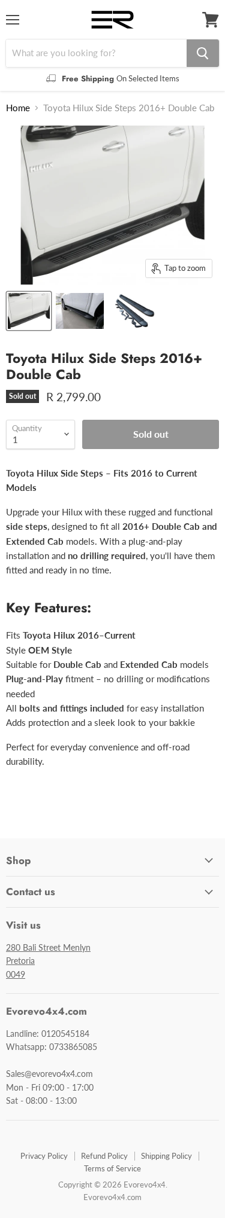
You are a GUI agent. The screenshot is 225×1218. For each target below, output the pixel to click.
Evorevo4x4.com (112, 1197)
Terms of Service (112, 1168)
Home (18, 108)
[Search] (203, 53)
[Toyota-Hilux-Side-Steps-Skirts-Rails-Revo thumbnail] (29, 311)
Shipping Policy (166, 1156)
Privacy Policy (44, 1156)
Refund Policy (104, 1156)
